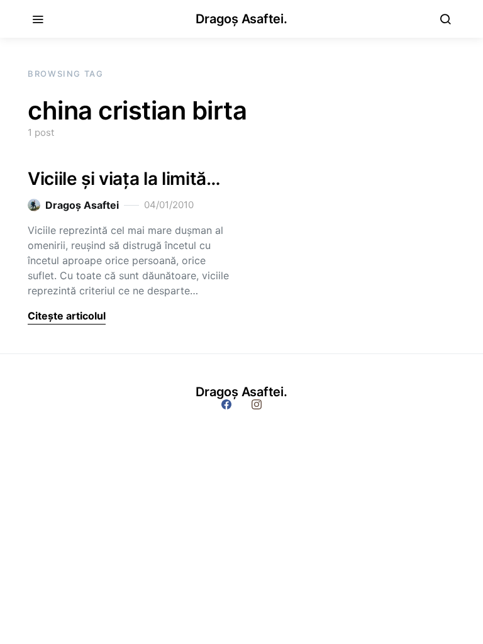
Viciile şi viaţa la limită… (124, 178)
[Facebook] (226, 404)
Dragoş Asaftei (82, 205)
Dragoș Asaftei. (241, 18)
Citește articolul (67, 315)
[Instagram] (256, 404)
